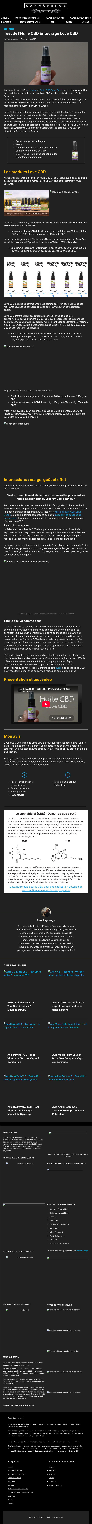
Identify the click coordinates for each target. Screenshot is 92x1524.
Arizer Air (53, 1240)
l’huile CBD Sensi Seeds (51, 90)
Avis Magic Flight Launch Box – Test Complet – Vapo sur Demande (67, 1058)
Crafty (51, 1478)
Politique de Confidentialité (18, 1489)
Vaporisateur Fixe (55, 18)
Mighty (51, 1467)
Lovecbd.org (11, 294)
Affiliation (11, 1496)
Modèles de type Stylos (16, 1474)
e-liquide (32, 90)
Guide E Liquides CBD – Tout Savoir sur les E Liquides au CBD (20, 1006)
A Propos (11, 1485)
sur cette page (82, 1251)
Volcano (52, 1474)
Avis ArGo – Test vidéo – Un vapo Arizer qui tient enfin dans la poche (68, 1006)
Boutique (6, 22)
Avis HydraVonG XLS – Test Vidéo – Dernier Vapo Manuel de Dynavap (23, 1110)
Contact (11, 1504)
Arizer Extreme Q (56, 1232)
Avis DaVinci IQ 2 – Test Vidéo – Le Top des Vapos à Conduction (23, 1058)
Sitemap (11, 1500)
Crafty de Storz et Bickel (59, 1213)
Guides (69, 22)
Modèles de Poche (15, 1470)
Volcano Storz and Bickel (59, 1224)
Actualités (11, 1481)
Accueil (5, 18)
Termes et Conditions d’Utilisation (20, 1492)
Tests (11, 29)
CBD (5, 29)
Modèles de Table (14, 1478)
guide (58, 667)
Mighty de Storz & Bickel (59, 1209)
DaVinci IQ (54, 1221)
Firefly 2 (53, 1217)
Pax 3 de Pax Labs (57, 1236)
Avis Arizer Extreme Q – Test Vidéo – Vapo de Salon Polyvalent (68, 1110)
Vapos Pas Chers (55, 1485)
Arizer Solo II (54, 1228)
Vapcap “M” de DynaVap (59, 1243)
